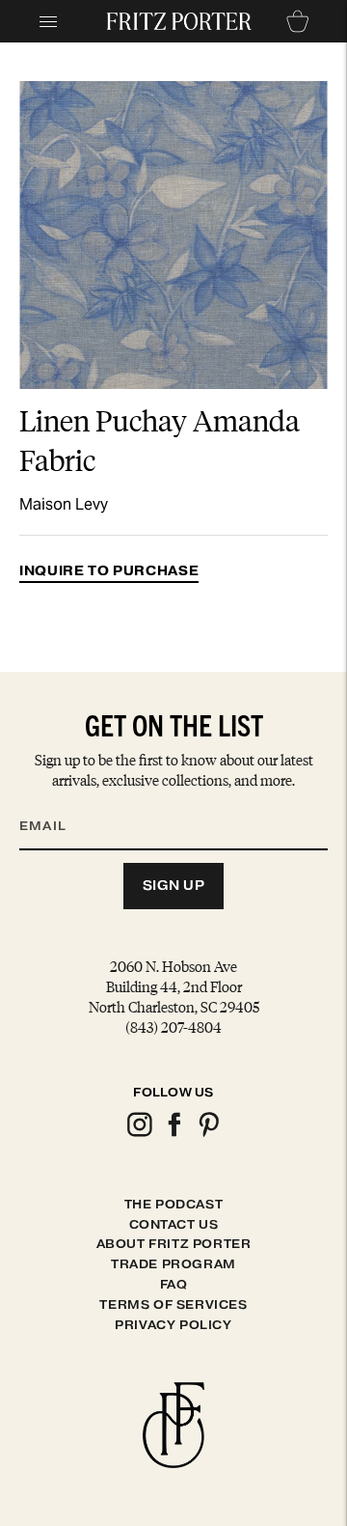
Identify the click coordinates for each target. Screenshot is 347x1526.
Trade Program (173, 1264)
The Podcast (174, 1204)
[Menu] (48, 21)
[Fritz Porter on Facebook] (173, 1133)
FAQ (174, 1284)
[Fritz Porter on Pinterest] (208, 1133)
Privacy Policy (173, 1325)
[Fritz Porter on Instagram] (138, 1133)
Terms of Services (173, 1304)
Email (55, 803)
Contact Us (174, 1224)
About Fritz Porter (174, 1243)
